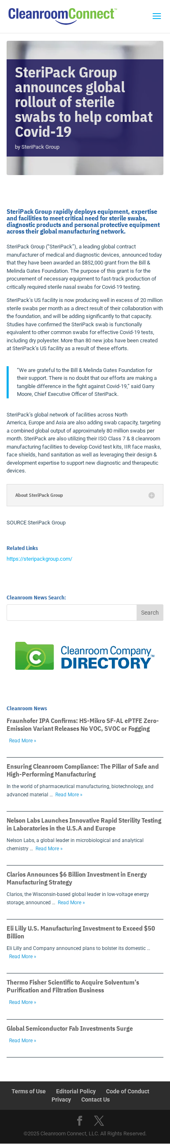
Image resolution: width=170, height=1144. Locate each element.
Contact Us (95, 1099)
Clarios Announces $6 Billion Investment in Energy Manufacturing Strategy (77, 878)
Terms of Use (29, 1091)
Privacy (61, 1099)
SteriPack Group (40, 147)
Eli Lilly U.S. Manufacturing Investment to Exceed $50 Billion (81, 932)
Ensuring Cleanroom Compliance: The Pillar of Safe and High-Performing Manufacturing (83, 770)
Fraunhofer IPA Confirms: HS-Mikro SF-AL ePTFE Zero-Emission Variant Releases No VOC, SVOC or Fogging (83, 724)
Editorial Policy (76, 1091)
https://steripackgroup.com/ (39, 559)
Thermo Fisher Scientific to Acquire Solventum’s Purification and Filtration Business (73, 986)
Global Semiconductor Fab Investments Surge (70, 1028)
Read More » (22, 741)
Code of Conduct (127, 1091)
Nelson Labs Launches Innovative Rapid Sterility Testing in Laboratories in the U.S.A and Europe (84, 824)
